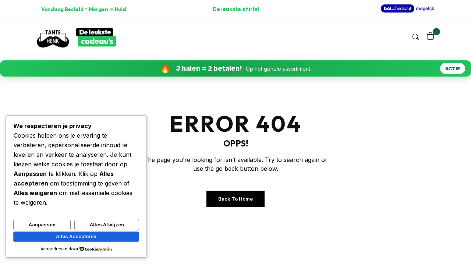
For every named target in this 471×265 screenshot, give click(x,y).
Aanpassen (42, 224)
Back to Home (235, 199)
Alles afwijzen (107, 224)
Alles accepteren (76, 236)
